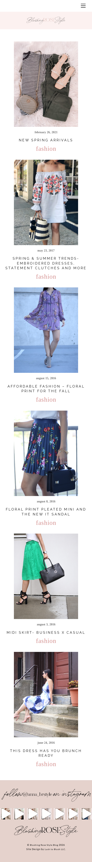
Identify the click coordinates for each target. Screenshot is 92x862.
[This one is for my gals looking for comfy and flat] (86, 814)
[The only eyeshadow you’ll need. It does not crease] (19, 814)
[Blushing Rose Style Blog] (46, 837)
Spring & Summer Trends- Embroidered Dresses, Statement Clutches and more (46, 263)
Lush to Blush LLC (55, 849)
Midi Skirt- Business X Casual (46, 633)
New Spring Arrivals (46, 140)
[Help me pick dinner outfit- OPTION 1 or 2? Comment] (46, 814)
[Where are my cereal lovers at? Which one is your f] (73, 814)
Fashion (46, 148)
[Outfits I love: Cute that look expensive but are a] (32, 814)
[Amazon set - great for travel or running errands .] (5, 814)
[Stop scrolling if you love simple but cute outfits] (59, 814)
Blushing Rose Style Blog (44, 845)
